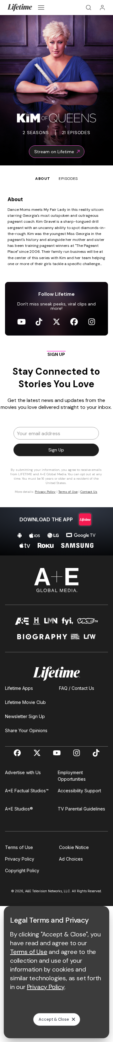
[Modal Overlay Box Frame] (56, 425)
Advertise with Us (23, 772)
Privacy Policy (19, 859)
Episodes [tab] (68, 178)
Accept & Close (54, 1019)
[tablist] (56, 173)
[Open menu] (41, 7)
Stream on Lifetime (54, 151)
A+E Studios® (19, 808)
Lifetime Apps (19, 688)
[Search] (88, 7)
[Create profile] (102, 7)
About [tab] (42, 178)
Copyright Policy (22, 870)
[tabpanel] (56, 368)
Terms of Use (19, 847)
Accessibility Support (79, 790)
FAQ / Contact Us (76, 688)
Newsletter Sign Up (25, 716)
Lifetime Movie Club (25, 702)
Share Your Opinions (26, 730)
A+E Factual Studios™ (27, 790)
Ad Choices (71, 859)
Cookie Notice (74, 847)
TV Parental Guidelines (81, 808)
